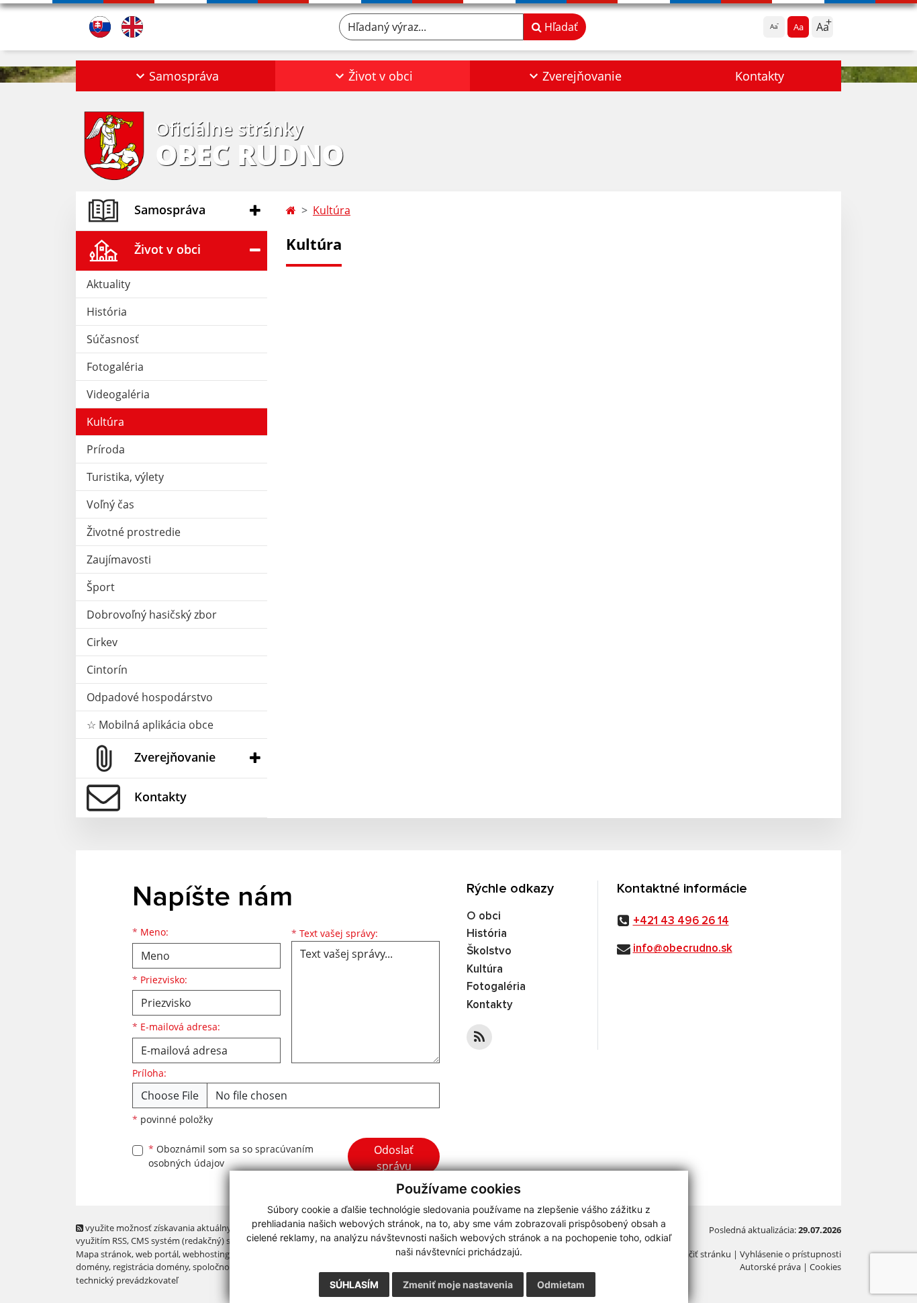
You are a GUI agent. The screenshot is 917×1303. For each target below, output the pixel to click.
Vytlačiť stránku (700, 1254)
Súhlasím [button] (354, 1284)
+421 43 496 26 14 (681, 921)
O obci (484, 916)
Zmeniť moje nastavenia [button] (458, 1284)
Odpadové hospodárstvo (150, 697)
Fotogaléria (115, 366)
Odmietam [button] (561, 1284)
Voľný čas (110, 504)
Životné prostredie (134, 532)
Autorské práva (770, 1267)
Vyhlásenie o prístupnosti (790, 1254)
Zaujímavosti (119, 559)
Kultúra (105, 421)
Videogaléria (118, 394)
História (107, 311)
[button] (175, 75)
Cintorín (107, 669)
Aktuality (108, 284)
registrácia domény (151, 1267)
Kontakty (759, 76)
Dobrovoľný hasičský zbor (152, 614)
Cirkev (102, 642)
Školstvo (489, 951)
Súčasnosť (113, 339)
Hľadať (560, 26)
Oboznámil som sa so (230, 1155)
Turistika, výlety (125, 476)
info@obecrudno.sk (682, 948)
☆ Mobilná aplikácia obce (150, 724)
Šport (101, 587)
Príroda (106, 449)
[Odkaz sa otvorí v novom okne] (479, 1037)
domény (92, 1267)
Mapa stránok (104, 1254)
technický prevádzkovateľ (127, 1280)
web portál (157, 1254)
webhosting (206, 1254)
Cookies (825, 1267)
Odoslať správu (394, 1157)
